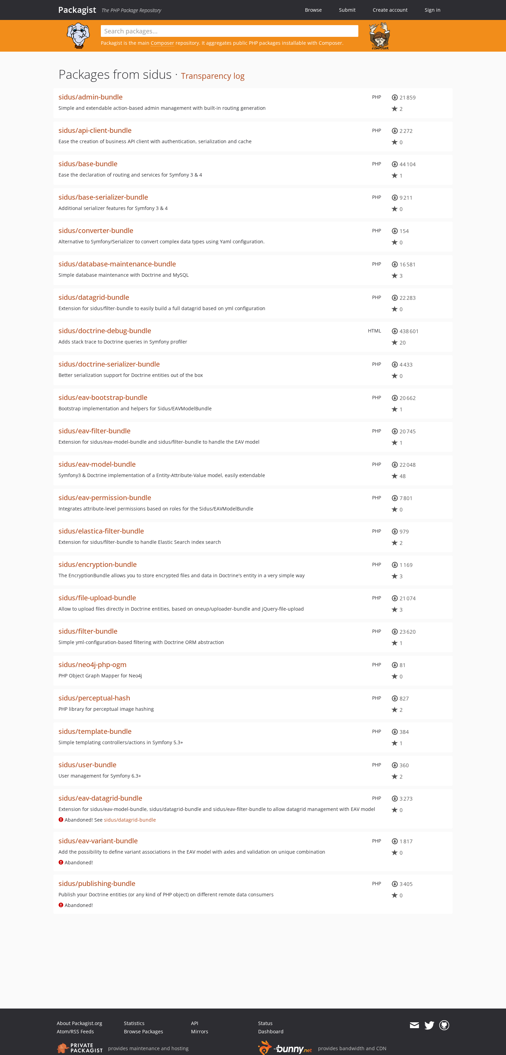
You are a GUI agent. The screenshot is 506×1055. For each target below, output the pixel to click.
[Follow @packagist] (429, 1025)
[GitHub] (444, 1025)
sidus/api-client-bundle (95, 130)
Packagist (77, 9)
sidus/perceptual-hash (94, 698)
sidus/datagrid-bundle (94, 297)
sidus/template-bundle (95, 731)
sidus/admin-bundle (91, 97)
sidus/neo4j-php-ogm (93, 664)
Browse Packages (143, 1031)
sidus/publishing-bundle (97, 883)
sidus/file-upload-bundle (97, 597)
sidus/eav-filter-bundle (94, 430)
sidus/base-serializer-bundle (103, 197)
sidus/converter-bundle (96, 230)
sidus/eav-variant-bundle (98, 840)
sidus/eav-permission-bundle (105, 497)
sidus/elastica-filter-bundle (101, 531)
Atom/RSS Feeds (75, 1031)
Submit (347, 10)
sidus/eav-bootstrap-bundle (103, 397)
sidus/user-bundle (87, 764)
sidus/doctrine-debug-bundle (105, 330)
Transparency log (212, 75)
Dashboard (271, 1031)
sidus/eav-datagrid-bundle (100, 798)
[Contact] (414, 1025)
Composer (162, 43)
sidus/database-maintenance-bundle (117, 263)
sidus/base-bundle (88, 163)
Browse (313, 10)
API (194, 1023)
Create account (390, 10)
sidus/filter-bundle (88, 631)
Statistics (134, 1023)
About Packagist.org (79, 1023)
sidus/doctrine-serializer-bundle (109, 364)
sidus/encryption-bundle (98, 564)
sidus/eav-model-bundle (97, 464)
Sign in (433, 10)
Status (265, 1023)
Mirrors (199, 1031)
